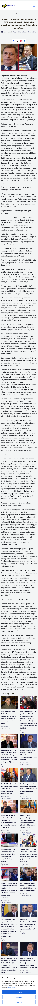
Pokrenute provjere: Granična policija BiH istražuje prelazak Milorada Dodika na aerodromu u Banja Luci (28, 962)
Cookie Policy (11, 987)
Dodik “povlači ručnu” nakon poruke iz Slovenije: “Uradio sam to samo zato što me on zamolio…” (28, 754)
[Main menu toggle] (34, 6)
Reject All (19, 1002)
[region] (19, 990)
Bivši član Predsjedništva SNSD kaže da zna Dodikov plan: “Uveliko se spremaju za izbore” (28, 924)
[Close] (36, 976)
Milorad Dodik (22, 32)
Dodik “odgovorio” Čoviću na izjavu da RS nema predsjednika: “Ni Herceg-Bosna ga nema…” (28, 788)
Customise (19, 997)
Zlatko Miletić (32, 32)
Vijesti (19, 13)
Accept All (19, 992)
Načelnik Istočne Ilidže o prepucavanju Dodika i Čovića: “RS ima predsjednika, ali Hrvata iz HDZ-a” (9, 788)
